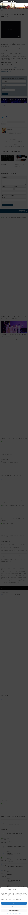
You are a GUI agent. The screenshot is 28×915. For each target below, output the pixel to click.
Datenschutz (15, 913)
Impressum (19, 913)
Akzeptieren (14, 903)
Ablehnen (14, 906)
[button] (26, 890)
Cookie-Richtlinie (9, 913)
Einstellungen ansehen (14, 910)
